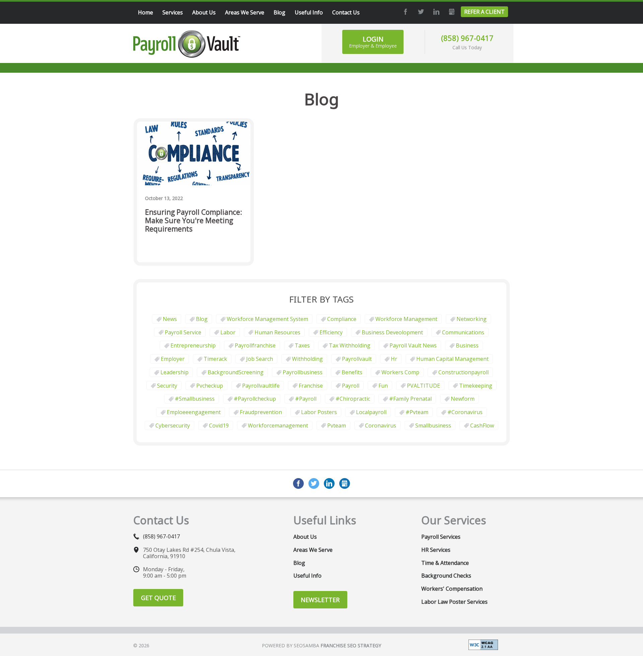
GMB (450, 11)
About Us (305, 536)
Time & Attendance (445, 563)
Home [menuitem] (145, 12)
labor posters (319, 412)
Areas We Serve (313, 549)
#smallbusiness (195, 398)
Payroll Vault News (413, 345)
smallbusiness (433, 425)
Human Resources (277, 332)
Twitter (420, 11)
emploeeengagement (194, 412)
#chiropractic (353, 398)
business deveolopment (392, 332)
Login (373, 42)
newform (463, 398)
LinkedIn (435, 11)
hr (394, 359)
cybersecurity (172, 425)
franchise (311, 385)
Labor (227, 332)
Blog (202, 319)
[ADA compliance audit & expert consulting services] (483, 644)
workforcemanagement (278, 425)
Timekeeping (475, 385)
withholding (307, 359)
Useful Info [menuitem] (309, 12)
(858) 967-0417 (467, 38)
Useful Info (307, 575)
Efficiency (331, 332)
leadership (174, 372)
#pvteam (417, 412)
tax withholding (349, 345)
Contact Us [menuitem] (346, 12)
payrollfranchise (255, 345)
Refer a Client (484, 11)
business (467, 345)
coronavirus (380, 425)
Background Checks (446, 575)
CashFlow (482, 425)
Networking (471, 319)
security (167, 385)
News (170, 319)
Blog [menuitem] (279, 12)
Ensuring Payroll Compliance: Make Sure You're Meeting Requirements (193, 221)
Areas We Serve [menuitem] (244, 12)
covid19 (219, 425)
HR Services (435, 549)
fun (383, 385)
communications (463, 332)
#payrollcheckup (255, 398)
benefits (352, 372)
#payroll (305, 398)
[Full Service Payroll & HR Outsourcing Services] (186, 44)
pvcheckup (209, 385)
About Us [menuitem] (204, 12)
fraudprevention (261, 412)
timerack (215, 359)
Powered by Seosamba (321, 645)
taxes (302, 345)
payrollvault (357, 359)
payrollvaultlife (261, 385)
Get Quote (158, 598)
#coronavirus (465, 412)
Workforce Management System (267, 319)
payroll (350, 385)
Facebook (404, 11)
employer (173, 359)
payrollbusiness (303, 372)
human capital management (452, 359)
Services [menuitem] (172, 12)
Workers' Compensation (452, 588)
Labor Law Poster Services (454, 601)
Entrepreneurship (193, 345)
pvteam (336, 425)
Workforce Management (406, 319)
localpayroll (371, 412)
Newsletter (320, 600)
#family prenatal (410, 398)
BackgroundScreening (236, 372)
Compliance (341, 319)
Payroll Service (183, 332)
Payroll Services (440, 536)
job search (259, 359)
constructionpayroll (463, 372)
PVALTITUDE (423, 385)
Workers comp (400, 372)
